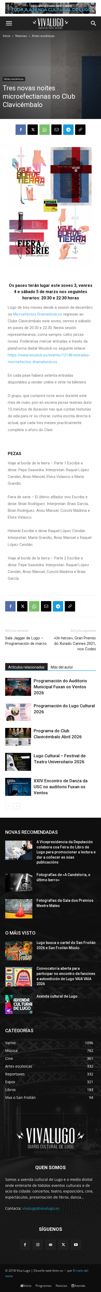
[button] (9, 23)
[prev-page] (8, 806)
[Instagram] (38, 1245)
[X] (32, 129)
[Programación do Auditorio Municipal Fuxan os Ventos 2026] (18, 687)
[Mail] (50, 1245)
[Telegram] (68, 129)
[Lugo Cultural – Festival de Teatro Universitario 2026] (18, 762)
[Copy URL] (80, 129)
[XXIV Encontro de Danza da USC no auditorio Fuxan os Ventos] (18, 787)
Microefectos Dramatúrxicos (37, 314)
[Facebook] (21, 129)
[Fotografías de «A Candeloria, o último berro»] (18, 883)
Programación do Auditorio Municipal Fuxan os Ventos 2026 (60, 686)
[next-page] (16, 806)
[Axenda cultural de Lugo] (18, 1004)
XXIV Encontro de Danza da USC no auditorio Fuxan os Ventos (61, 786)
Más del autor (62, 667)
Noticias (21, 36)
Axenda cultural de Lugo (57, 996)
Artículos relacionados (26, 667)
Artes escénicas (43, 36)
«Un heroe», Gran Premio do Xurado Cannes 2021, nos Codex (75, 643)
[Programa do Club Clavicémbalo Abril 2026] (18, 737)
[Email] (56, 129)
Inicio (6, 36)
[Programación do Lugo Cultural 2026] (18, 712)
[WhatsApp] (44, 129)
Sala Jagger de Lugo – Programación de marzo (26, 641)
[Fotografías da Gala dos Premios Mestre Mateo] (18, 908)
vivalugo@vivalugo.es (41, 1208)
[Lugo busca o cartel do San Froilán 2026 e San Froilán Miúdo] (18, 951)
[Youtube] (76, 1245)
